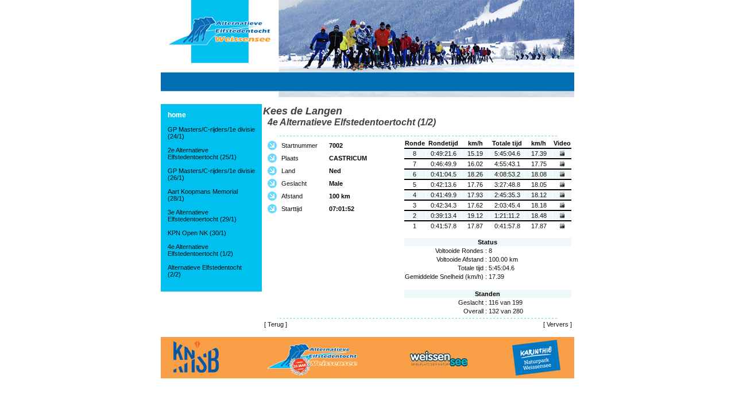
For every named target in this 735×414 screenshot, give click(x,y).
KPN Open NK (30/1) (197, 232)
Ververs (557, 324)
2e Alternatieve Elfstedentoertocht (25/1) (202, 153)
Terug (276, 324)
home (177, 115)
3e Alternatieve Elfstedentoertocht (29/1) (202, 216)
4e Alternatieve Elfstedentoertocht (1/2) (200, 250)
